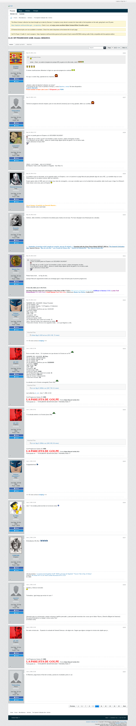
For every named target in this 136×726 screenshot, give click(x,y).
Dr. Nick (15, 516)
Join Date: (13, 73)
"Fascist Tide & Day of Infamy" (83, 574)
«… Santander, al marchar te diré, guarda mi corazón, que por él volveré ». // (50, 246)
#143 (124, 348)
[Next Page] (119, 48)
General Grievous (16, 187)
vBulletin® (117, 723)
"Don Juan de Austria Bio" (95, 248)
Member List (13, 14)
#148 (124, 585)
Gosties (16, 66)
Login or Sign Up (120, 1)
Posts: (14, 76)
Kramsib (16, 228)
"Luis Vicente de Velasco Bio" (61, 248)
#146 (124, 502)
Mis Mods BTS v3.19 (38, 575)
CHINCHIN (15, 555)
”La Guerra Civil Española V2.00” (46, 574)
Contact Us (113, 717)
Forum (15, 17)
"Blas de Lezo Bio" (46, 248)
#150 (124, 671)
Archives (30, 17)
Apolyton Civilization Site (92, 721)
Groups (35, 11)
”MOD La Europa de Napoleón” (65, 574)
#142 (124, 300)
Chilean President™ (16, 314)
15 (119, 706)
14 (114, 706)
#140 (124, 215)
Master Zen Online (79, 292)
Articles (27, 11)
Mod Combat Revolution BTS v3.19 (55, 575)
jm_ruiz (15, 362)
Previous (72, 706)
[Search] (104, 48)
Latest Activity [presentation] (20, 44)
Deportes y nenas (64, 86)
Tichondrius (16, 111)
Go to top (122, 717)
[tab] (11, 44)
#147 (124, 537)
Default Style (15, 717)
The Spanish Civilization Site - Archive (43, 17)
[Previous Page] (118, 48)
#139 (124, 173)
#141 (124, 256)
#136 (124, 53)
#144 (124, 409)
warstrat (16, 598)
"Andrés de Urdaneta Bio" (79, 248)
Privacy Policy (123, 721)
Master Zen (16, 269)
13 (110, 706)
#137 (124, 97)
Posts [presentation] (11, 44)
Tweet (17, 81)
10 (97, 706)
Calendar (21, 14)
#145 (124, 461)
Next (124, 706)
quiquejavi (15, 146)
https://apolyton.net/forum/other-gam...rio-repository (26, 25)
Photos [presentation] (29, 44)
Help (106, 717)
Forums (12, 11)
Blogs (20, 11)
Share (17, 79)
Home (11, 712)
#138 (124, 132)
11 (101, 706)
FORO (62, 89)
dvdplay (41, 340)
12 (105, 706)
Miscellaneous (22, 17)
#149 (124, 627)
